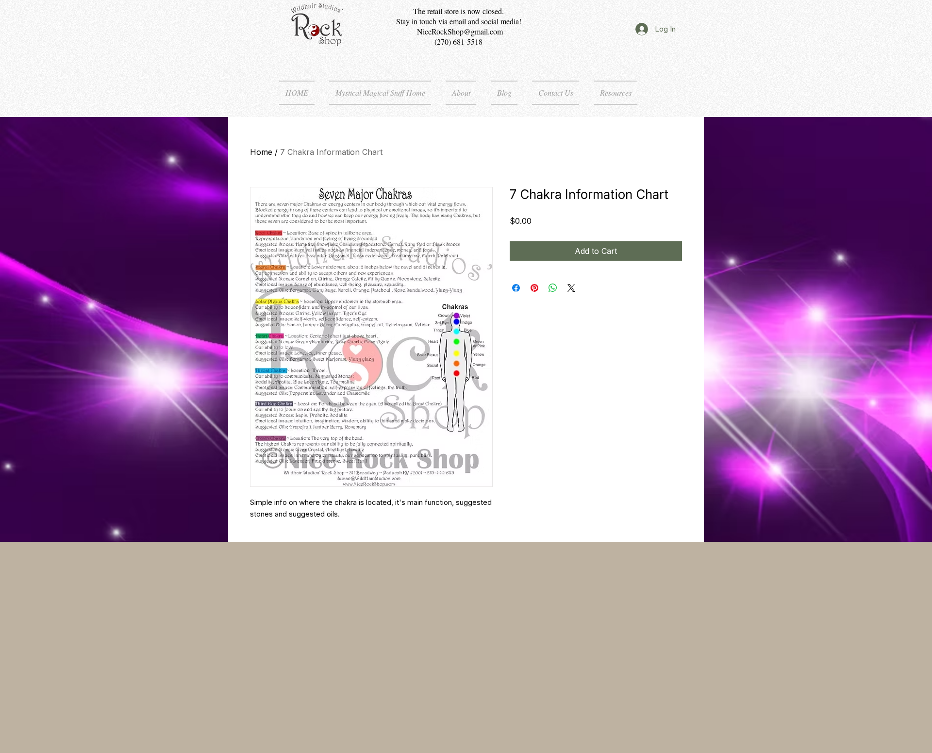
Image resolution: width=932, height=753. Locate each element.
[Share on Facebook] (516, 288)
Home (261, 152)
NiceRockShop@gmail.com (460, 31)
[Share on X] (571, 288)
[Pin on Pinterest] (534, 288)
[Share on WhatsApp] (553, 288)
